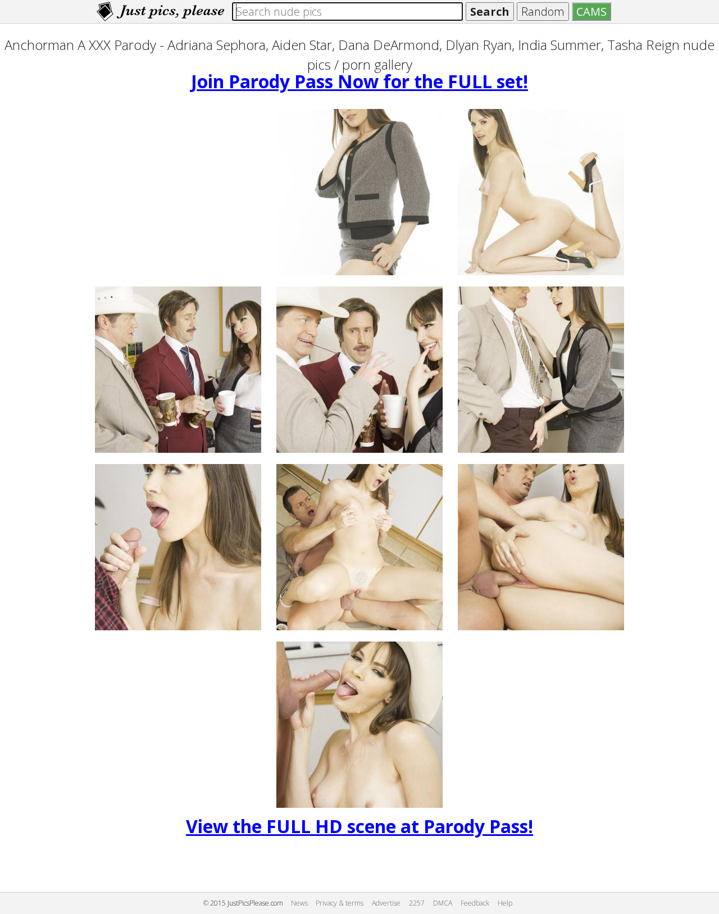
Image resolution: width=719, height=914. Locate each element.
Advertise (386, 903)
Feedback (475, 903)
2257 (417, 903)
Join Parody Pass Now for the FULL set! (359, 81)
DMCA (442, 903)
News (299, 903)
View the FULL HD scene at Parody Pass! (359, 826)
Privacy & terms (339, 903)
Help (505, 903)
